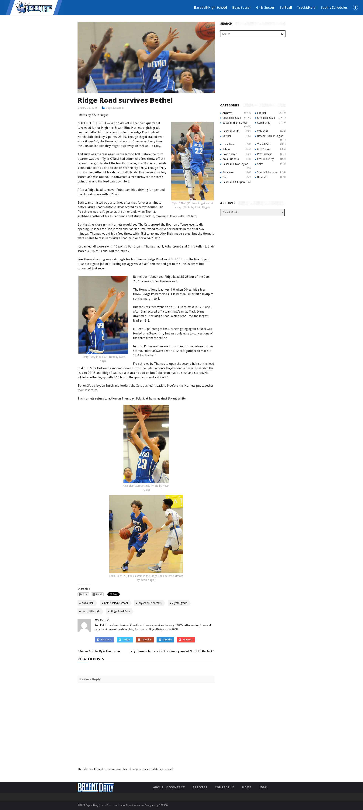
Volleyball (262, 131)
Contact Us (225, 787)
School (226, 149)
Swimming (228, 172)
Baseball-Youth (231, 131)
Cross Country (265, 159)
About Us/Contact (169, 787)
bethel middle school (116, 602)
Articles (199, 787)
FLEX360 (163, 805)
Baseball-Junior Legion (235, 163)
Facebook (106, 639)
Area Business (231, 159)
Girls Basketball (266, 117)
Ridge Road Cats (120, 611)
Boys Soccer (241, 7)
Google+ (146, 639)
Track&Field (306, 7)
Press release (264, 154)
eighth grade (179, 602)
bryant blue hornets (150, 602)
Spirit (260, 163)
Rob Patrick (102, 619)
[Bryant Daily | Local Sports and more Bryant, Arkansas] (34, 7)
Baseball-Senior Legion (270, 135)
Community (263, 122)
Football (261, 112)
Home (246, 787)
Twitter (127, 639)
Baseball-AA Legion (234, 182)
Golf (225, 177)
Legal (263, 787)
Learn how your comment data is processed (148, 769)
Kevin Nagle (100, 115)
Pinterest (187, 639)
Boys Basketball (115, 107)
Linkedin (167, 639)
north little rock (91, 611)
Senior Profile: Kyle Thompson (100, 651)
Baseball (262, 177)
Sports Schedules (334, 7)
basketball (87, 602)
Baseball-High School (210, 7)
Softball (286, 7)
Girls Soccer (265, 7)
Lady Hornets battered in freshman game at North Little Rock (171, 651)
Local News (229, 144)
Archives (227, 112)
